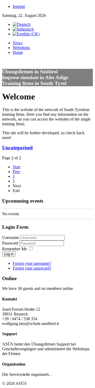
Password (10, 243)
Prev (16, 171)
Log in (8, 254)
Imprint (19, 6)
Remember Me (14, 249)
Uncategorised (17, 147)
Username (10, 237)
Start (16, 167)
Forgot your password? (32, 268)
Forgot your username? (32, 263)
